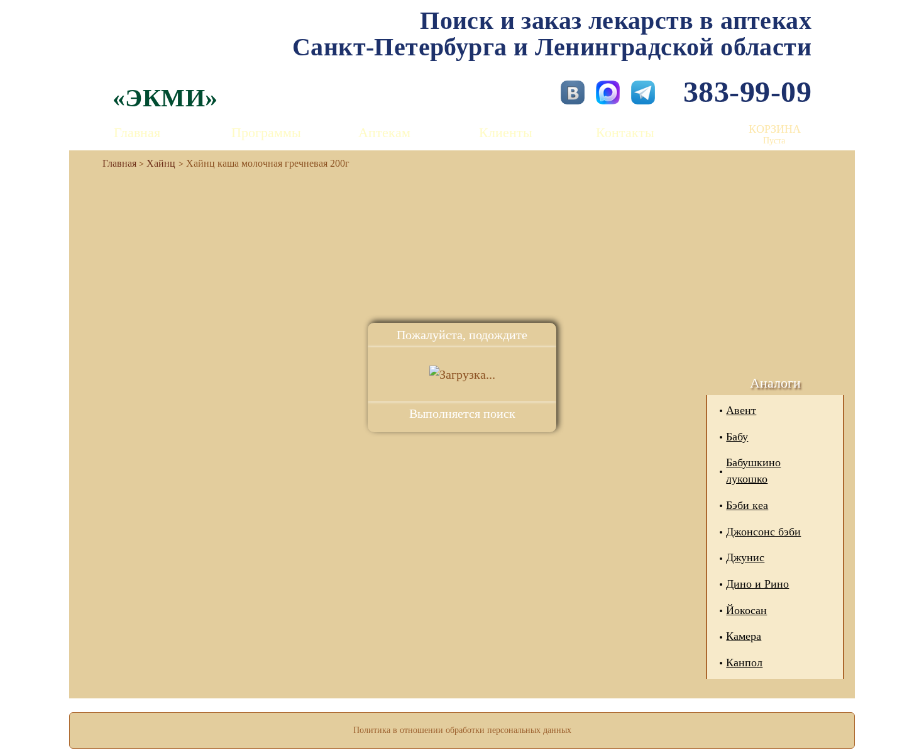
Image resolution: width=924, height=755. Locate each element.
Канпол (744, 662)
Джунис (745, 557)
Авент (741, 410)
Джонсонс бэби (763, 531)
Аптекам (384, 132)
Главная (137, 132)
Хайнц (160, 163)
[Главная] (114, 163)
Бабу (737, 436)
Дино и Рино (757, 584)
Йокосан (746, 610)
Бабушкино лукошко (753, 470)
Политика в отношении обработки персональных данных (462, 730)
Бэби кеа (747, 505)
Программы (266, 132)
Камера (743, 636)
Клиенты (505, 132)
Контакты (625, 132)
